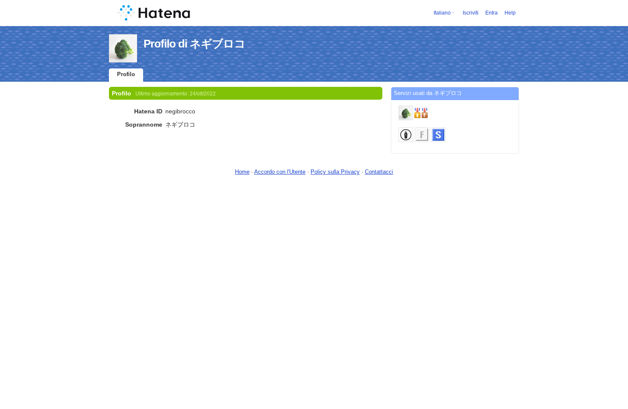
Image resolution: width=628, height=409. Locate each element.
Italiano (442, 13)
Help (510, 13)
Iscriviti (470, 13)
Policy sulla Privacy (335, 172)
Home (242, 172)
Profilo (126, 74)
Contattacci (379, 172)
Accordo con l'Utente (279, 172)
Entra (491, 13)
